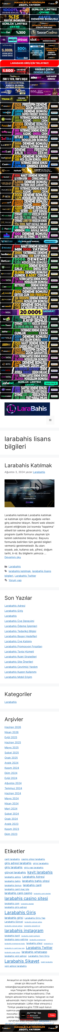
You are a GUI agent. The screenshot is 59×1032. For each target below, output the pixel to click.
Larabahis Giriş (14, 610)
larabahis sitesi (34, 943)
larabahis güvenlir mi (32, 926)
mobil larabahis (47, 962)
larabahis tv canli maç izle (15, 948)
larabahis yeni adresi (16, 956)
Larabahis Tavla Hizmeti (19, 651)
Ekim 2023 (11, 834)
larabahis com (12, 903)
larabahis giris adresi (16, 907)
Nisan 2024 (12, 803)
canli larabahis (12, 859)
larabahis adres (13, 877)
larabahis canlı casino (18, 893)
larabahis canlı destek (42, 894)
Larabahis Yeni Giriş (38, 956)
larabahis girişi (14, 917)
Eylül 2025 (11, 737)
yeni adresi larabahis (16, 966)
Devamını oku (13, 557)
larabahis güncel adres (33, 922)
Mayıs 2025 (12, 747)
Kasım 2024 (12, 767)
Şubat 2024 (12, 813)
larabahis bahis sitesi (35, 881)
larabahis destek (27, 904)
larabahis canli (32, 885)
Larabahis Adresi (15, 605)
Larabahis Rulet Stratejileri (21, 656)
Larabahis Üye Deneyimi (19, 621)
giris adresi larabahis (18, 863)
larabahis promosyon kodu (15, 944)
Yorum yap (15, 580)
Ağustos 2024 (13, 783)
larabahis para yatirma (16, 939)
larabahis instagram (24, 930)
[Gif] (29, 171)
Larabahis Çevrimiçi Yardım (21, 666)
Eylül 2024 (11, 778)
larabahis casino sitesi (26, 898)
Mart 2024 (11, 808)
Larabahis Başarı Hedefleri (21, 636)
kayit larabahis (40, 872)
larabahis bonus (13, 885)
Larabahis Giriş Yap (35, 918)
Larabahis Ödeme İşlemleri (21, 626)
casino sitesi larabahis (33, 859)
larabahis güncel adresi (14, 926)
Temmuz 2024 (13, 788)
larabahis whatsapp (34, 952)
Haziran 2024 (13, 793)
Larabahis (15, 566)
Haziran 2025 (13, 742)
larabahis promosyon (37, 940)
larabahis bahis (13, 881)
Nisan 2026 (12, 732)
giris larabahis (14, 867)
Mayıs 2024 (12, 798)
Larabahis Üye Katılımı (18, 641)
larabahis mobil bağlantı (30, 936)
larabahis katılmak (20, 571)
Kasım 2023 (12, 828)
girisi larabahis (41, 863)
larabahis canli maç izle (17, 889)
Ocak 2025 (11, 757)
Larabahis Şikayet (22, 961)
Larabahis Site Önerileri (19, 661)
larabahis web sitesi (12, 952)
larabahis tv (48, 944)
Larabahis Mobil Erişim (18, 677)
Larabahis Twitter (25, 575)
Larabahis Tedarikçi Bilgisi (20, 631)
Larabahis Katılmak (28, 465)
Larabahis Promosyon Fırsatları (23, 646)
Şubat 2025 (12, 752)
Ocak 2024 (11, 818)
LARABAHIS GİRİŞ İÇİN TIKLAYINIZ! (29, 63)
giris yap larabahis (33, 867)
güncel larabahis (15, 872)
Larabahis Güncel (14, 921)
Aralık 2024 (11, 762)
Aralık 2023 (11, 823)
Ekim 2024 (11, 772)
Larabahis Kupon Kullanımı (20, 671)
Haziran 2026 (13, 727)
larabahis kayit (12, 935)
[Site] (29, 106)
